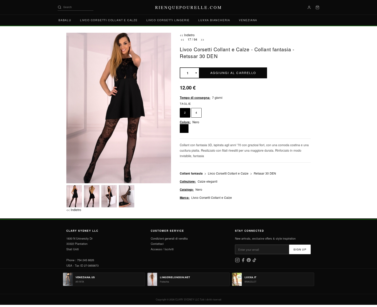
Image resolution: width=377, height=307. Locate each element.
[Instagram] (238, 261)
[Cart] (317, 7)
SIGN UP (299, 249)
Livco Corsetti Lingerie (168, 20)
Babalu (64, 20)
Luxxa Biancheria (214, 20)
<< (182, 39)
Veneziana (248, 20)
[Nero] (184, 128)
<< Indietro (73, 210)
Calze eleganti (207, 181)
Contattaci (157, 244)
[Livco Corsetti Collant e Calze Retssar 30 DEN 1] (74, 196)
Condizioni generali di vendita (169, 238)
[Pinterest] (249, 261)
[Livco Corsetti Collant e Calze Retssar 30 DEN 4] (126, 196)
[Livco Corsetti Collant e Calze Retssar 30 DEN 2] (91, 196)
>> (202, 39)
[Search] (60, 7)
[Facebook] (243, 261)
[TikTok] (254, 261)
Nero (198, 189)
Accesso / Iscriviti (162, 249)
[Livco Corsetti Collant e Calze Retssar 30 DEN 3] (109, 196)
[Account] (309, 7)
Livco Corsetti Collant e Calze (109, 20)
